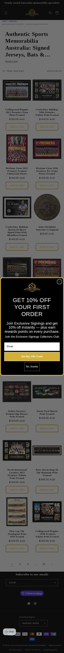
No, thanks (32, 366)
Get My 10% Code (32, 356)
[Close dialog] (59, 282)
